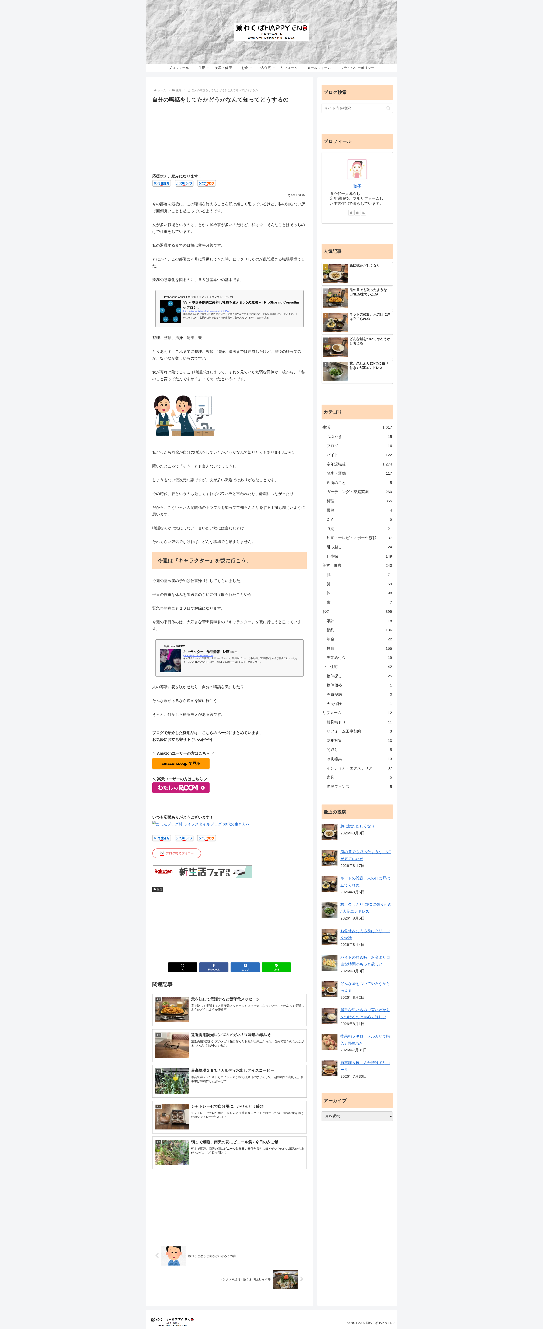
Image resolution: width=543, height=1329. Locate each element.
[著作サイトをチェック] (351, 212)
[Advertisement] (229, 136)
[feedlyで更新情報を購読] (357, 212)
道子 (357, 186)
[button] (388, 108)
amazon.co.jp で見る (181, 763)
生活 (159, 889)
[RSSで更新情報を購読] (363, 212)
